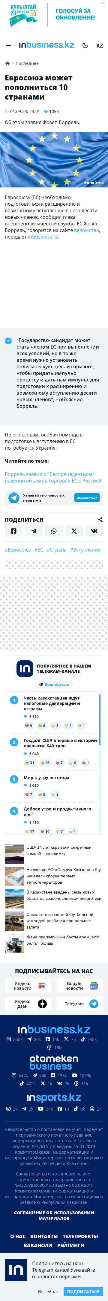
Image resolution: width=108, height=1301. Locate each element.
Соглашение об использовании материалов (54, 1215)
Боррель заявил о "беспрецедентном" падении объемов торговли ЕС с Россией (53, 477)
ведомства (86, 230)
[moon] (85, 45)
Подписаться (83, 1291)
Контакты (44, 1236)
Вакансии (38, 1245)
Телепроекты (80, 1236)
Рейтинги (71, 1245)
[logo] (47, 45)
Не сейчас (48, 1291)
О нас (18, 1236)
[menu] (8, 45)
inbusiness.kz (43, 236)
